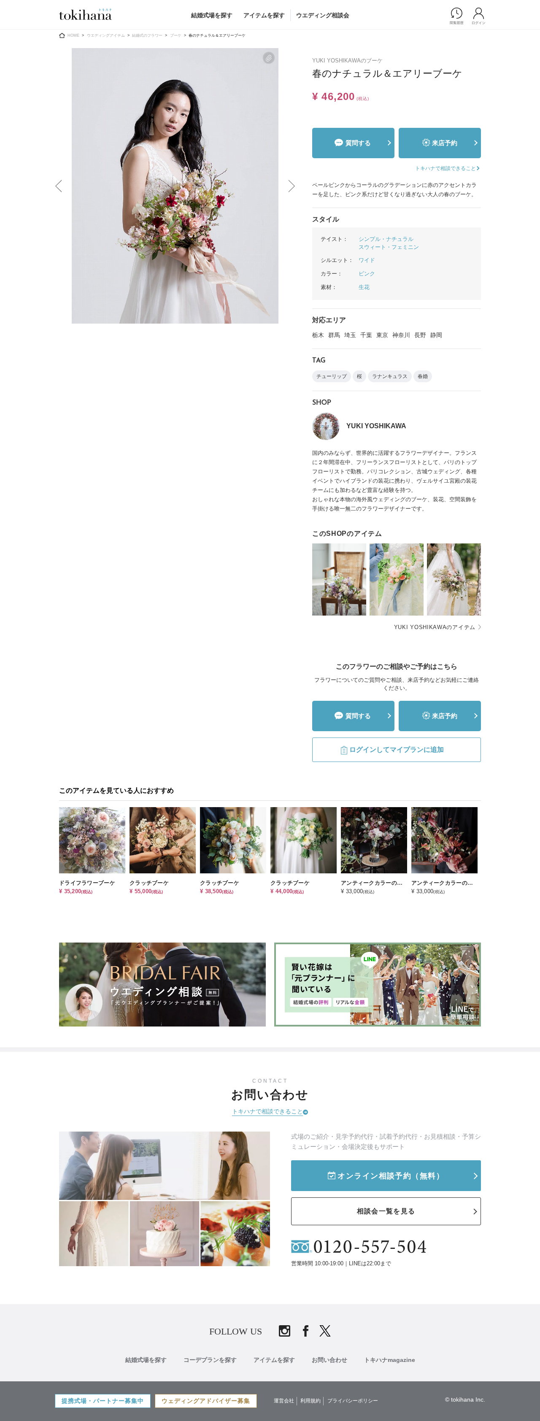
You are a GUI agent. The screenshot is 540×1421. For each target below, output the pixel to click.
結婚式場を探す (211, 15)
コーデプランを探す (210, 1359)
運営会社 (284, 1401)
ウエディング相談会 (322, 15)
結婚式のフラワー (147, 35)
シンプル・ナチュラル (386, 239)
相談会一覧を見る (386, 1211)
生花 (364, 287)
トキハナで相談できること (267, 1111)
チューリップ (331, 376)
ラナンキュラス (390, 376)
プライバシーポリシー (352, 1401)
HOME (73, 35)
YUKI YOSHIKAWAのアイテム (434, 627)
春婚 (423, 376)
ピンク (367, 273)
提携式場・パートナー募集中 (103, 1400)
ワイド (367, 260)
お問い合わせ (329, 1359)
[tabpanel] (175, 186)
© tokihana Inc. (465, 1399)
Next (292, 186)
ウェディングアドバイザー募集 (206, 1400)
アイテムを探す (264, 15)
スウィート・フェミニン (389, 247)
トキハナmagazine (389, 1359)
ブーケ (175, 35)
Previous (58, 186)
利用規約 (310, 1401)
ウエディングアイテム (106, 35)
